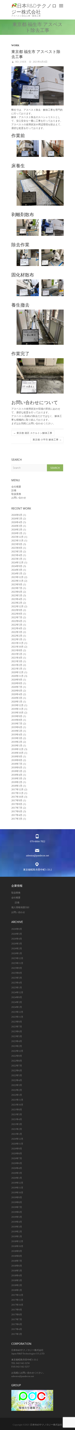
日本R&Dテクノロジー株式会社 (34, 9)
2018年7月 (16, 764)
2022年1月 (16, 639)
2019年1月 (16, 745)
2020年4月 (16, 694)
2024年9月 (16, 566)
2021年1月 (16, 668)
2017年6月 (16, 811)
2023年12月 (17, 577)
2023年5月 (16, 595)
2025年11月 (17, 540)
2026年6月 (16, 515)
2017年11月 (17, 793)
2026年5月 (16, 518)
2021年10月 (17, 646)
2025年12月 (17, 537)
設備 (13, 490)
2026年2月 (16, 529)
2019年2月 (16, 742)
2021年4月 (16, 657)
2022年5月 (16, 624)
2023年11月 (17, 581)
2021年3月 (16, 661)
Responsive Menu (61, 5)
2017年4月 (16, 815)
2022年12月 (17, 606)
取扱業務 (16, 494)
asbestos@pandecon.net (37, 855)
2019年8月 (16, 720)
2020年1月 (16, 701)
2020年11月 (17, 676)
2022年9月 (16, 610)
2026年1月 (16, 533)
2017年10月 (17, 797)
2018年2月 (16, 782)
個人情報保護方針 (20, 907)
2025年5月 (16, 551)
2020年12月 (17, 672)
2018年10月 (17, 753)
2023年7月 (16, 588)
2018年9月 (16, 756)
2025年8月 (16, 548)
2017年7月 (16, 808)
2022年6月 (16, 621)
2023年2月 (16, 603)
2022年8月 (16, 614)
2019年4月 (16, 734)
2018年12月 (17, 749)
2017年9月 (16, 800)
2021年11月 (17, 643)
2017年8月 (16, 804)
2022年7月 (16, 617)
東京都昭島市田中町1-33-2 (37, 869)
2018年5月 (16, 771)
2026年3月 (16, 526)
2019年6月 (16, 727)
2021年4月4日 (39, 61)
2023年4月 (16, 599)
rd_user (20, 61)
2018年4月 (16, 775)
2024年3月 (16, 570)
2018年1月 (16, 786)
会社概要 (16, 486)
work (15, 45)
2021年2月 (16, 665)
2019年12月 (17, 705)
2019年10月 (17, 712)
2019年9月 (16, 716)
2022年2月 (16, 635)
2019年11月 (17, 709)
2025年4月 (16, 555)
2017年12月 (17, 789)
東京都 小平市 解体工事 (47, 439)
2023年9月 (16, 584)
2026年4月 (16, 522)
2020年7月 (16, 687)
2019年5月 (16, 731)
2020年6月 (16, 690)
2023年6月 (16, 592)
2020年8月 (16, 683)
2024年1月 (16, 573)
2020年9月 (16, 679)
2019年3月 (16, 738)
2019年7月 (16, 723)
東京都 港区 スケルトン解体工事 (32, 433)
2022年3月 (16, 632)
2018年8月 (16, 760)
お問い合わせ (18, 497)
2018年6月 (16, 767)
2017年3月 (16, 818)
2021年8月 (16, 650)
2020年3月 (16, 698)
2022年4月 (16, 628)
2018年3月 (16, 778)
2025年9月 (16, 544)
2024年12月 (17, 562)
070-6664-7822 (37, 841)
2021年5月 (16, 654)
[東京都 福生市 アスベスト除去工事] (37, 85)
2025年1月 (16, 559)
